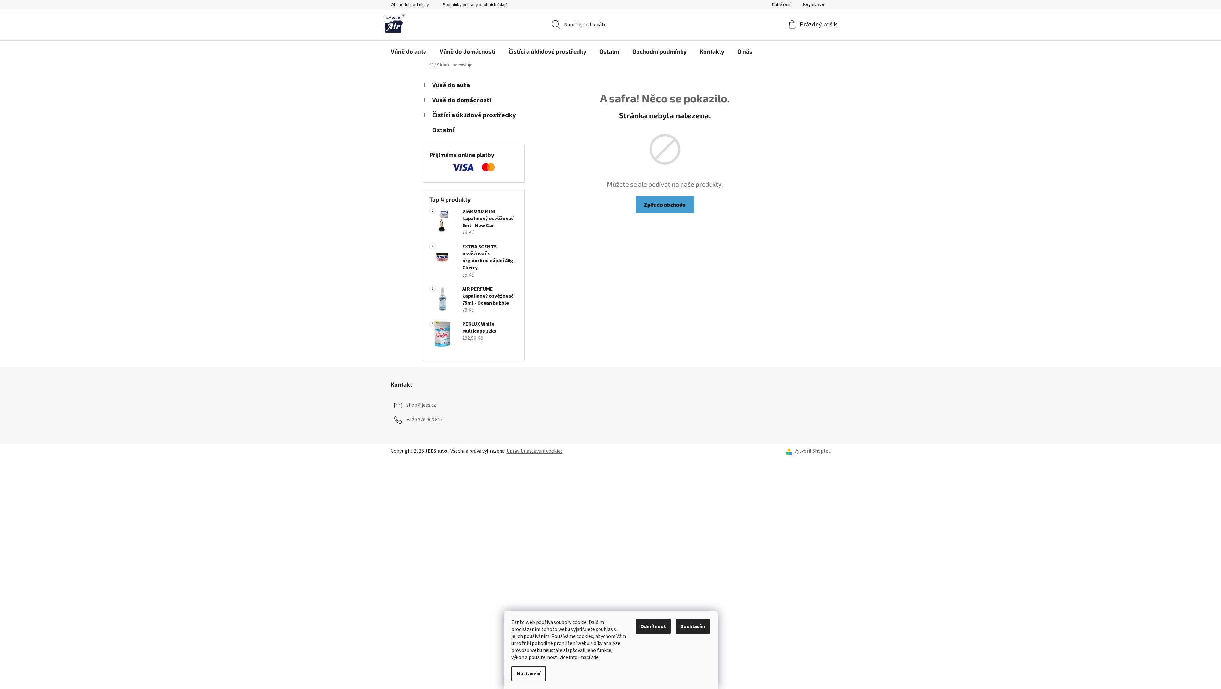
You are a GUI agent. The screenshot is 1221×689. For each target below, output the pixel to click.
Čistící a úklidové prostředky (474, 115)
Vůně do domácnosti (461, 100)
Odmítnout (653, 626)
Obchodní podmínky (410, 5)
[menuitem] (408, 51)
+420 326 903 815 (424, 419)
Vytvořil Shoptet (813, 451)
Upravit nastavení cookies (535, 451)
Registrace (813, 4)
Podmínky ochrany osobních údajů (475, 5)
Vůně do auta (451, 85)
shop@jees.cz (421, 405)
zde (595, 657)
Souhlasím (693, 626)
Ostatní (443, 130)
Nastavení (528, 673)
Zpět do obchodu (665, 205)
